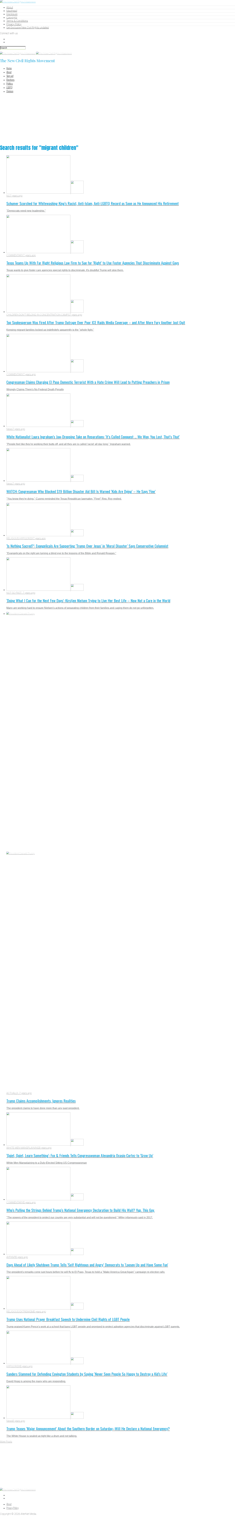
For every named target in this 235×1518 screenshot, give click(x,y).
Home (9, 68)
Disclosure (11, 14)
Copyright (11, 17)
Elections (10, 80)
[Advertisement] (117, 118)
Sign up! (9, 76)
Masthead (11, 10)
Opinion (9, 91)
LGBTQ (9, 87)
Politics (9, 84)
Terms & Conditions (17, 20)
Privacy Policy (13, 24)
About (9, 7)
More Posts (6, 1441)
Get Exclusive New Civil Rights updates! (27, 27)
